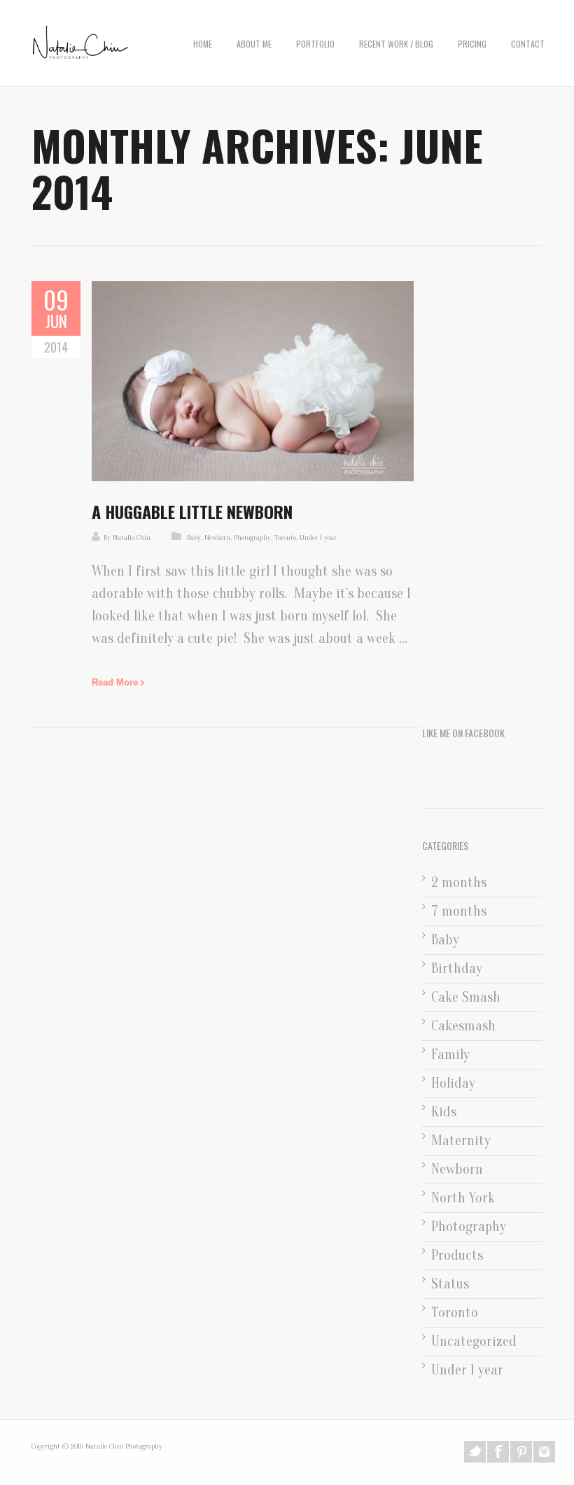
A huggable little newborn (192, 511)
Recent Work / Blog (396, 44)
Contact (528, 44)
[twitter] (475, 1452)
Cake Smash (465, 997)
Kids (443, 1112)
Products (457, 1255)
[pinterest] (521, 1452)
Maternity (461, 1140)
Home (202, 44)
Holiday (453, 1083)
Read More (115, 682)
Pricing (472, 44)
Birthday (456, 968)
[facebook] (498, 1452)
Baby (194, 537)
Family (450, 1054)
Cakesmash (463, 1026)
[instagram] (544, 1452)
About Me (254, 44)
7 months (458, 911)
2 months (458, 882)
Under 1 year (318, 537)
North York (463, 1198)
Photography (252, 537)
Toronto (285, 537)
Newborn (217, 537)
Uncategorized (474, 1341)
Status (450, 1284)
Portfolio (315, 44)
